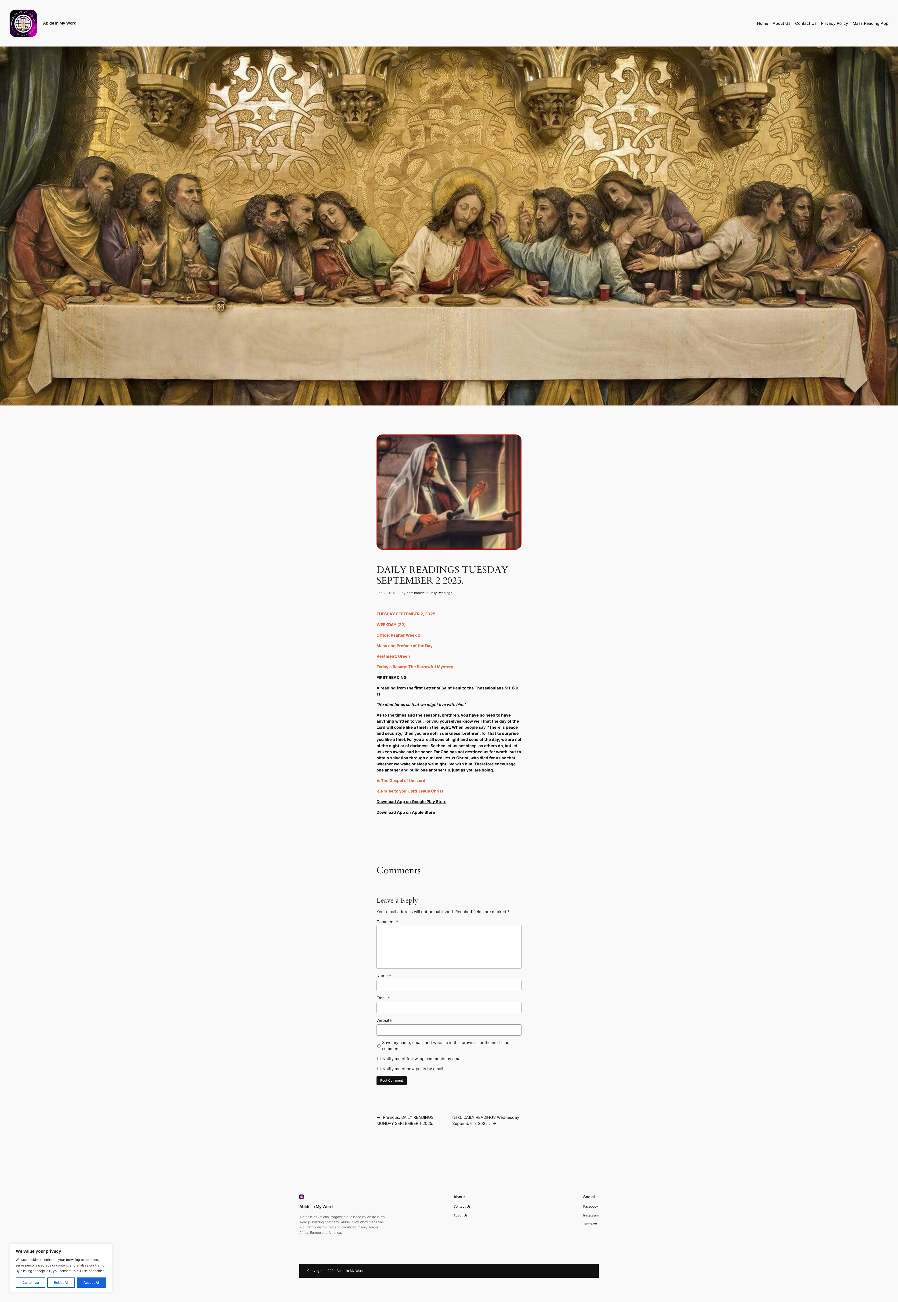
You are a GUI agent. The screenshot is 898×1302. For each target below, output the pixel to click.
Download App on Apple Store (406, 812)
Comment (387, 921)
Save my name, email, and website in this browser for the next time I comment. (446, 1045)
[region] (60, 1268)
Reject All (61, 1282)
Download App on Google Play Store (411, 801)
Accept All (91, 1282)
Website (384, 1020)
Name (384, 975)
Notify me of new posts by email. (413, 1068)
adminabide (416, 593)
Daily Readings (440, 593)
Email (383, 998)
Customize (30, 1282)
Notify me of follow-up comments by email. (422, 1058)
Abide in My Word (59, 23)
